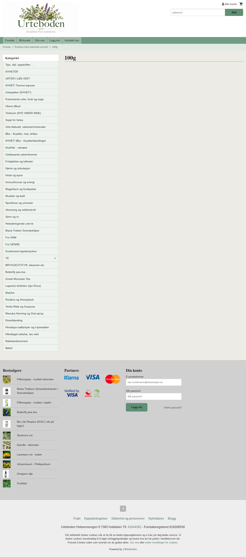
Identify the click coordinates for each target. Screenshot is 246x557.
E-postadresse (135, 376)
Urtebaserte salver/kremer (21, 154)
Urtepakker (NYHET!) (18, 92)
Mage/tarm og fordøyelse (20, 189)
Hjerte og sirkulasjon (17, 168)
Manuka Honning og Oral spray (24, 313)
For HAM (10, 237)
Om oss (40, 40)
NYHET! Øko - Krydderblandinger (25, 140)
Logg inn (54, 40)
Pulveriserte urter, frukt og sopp (24, 99)
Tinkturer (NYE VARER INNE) (23, 113)
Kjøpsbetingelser (95, 518)
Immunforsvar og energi (20, 182)
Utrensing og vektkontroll (20, 209)
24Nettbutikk (130, 549)
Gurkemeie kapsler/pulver (21, 251)
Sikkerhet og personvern (128, 518)
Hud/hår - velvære (16, 147)
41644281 (134, 527)
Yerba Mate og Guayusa (20, 306)
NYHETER (11, 71)
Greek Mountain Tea (17, 278)
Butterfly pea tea (15, 272)
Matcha (9, 292)
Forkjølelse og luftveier (19, 161)
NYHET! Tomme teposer (20, 85)
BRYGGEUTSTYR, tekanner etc (24, 265)
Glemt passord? (173, 407)
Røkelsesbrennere (16, 341)
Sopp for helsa (14, 119)
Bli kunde (24, 40)
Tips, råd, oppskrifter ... (19, 64)
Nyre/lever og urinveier (19, 202)
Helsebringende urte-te (19, 223)
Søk (234, 12)
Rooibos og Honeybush (19, 299)
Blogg (172, 518)
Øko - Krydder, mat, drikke (21, 133)
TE (7, 258)
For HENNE (12, 244)
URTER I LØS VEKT (17, 78)
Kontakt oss (72, 40)
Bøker (9, 348)
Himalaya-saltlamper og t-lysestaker (27, 327)
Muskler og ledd (15, 196)
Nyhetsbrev (156, 518)
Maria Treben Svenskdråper (22, 230)
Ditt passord (133, 390)
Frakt (76, 518)
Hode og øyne (14, 175)
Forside (9, 40)
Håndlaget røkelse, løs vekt (22, 334)
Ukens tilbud (12, 106)
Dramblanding (13, 320)
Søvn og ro (12, 216)
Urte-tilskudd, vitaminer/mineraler (25, 126)
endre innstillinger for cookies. (161, 542)
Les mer (135, 542)
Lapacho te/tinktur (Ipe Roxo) (23, 285)
